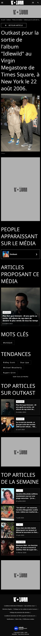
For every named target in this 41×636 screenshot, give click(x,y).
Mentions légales (7, 609)
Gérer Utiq (18, 619)
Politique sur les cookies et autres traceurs (25, 609)
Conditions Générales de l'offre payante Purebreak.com (19, 616)
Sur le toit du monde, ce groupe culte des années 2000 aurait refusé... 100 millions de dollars (25, 425)
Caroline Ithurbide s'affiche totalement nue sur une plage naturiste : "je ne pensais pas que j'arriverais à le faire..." (27, 498)
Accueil (3, 20)
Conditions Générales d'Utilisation (13, 606)
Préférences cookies (28, 619)
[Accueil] (17, 3)
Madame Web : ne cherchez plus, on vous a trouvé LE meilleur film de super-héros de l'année (27, 548)
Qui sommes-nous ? (29, 606)
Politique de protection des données (20, 612)
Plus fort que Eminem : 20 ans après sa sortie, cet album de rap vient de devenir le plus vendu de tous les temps (20, 318)
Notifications (10, 619)
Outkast (8, 20)
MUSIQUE (8, 343)
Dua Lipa (24, 362)
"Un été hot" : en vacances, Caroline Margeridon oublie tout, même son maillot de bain (27, 511)
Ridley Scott (9, 362)
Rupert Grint (9, 372)
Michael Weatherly (12, 367)
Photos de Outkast (17, 20)
